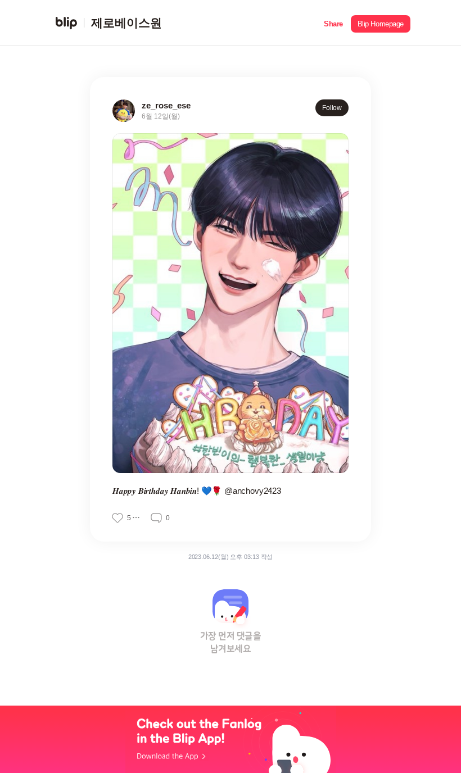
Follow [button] (332, 108)
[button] (333, 23)
